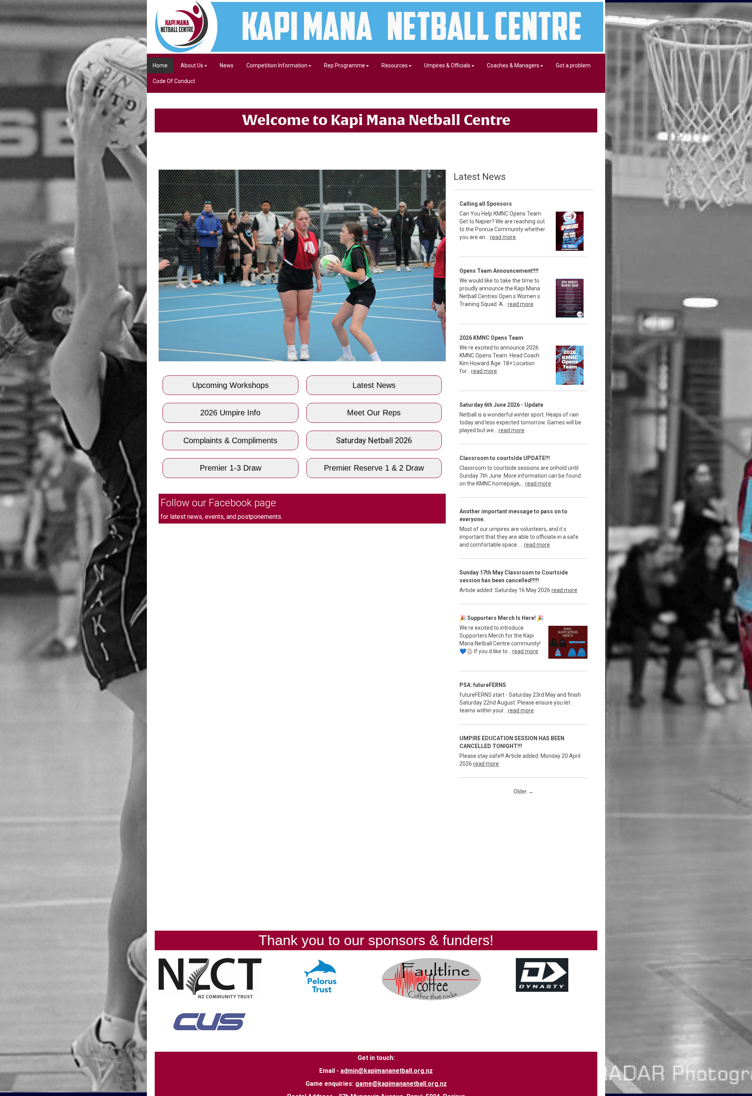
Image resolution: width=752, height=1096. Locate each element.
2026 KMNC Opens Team (491, 338)
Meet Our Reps (374, 412)
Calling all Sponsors (485, 204)
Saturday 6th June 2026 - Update (501, 405)
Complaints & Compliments (230, 440)
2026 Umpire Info (230, 412)
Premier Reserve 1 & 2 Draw (374, 468)
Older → (523, 791)
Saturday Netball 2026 (374, 440)
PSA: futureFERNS (482, 685)
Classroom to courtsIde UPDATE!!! (504, 458)
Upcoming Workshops (230, 385)
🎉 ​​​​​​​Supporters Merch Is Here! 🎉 (501, 618)
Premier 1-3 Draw (230, 468)
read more (503, 237)
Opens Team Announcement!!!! (499, 271)
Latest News (374, 385)
